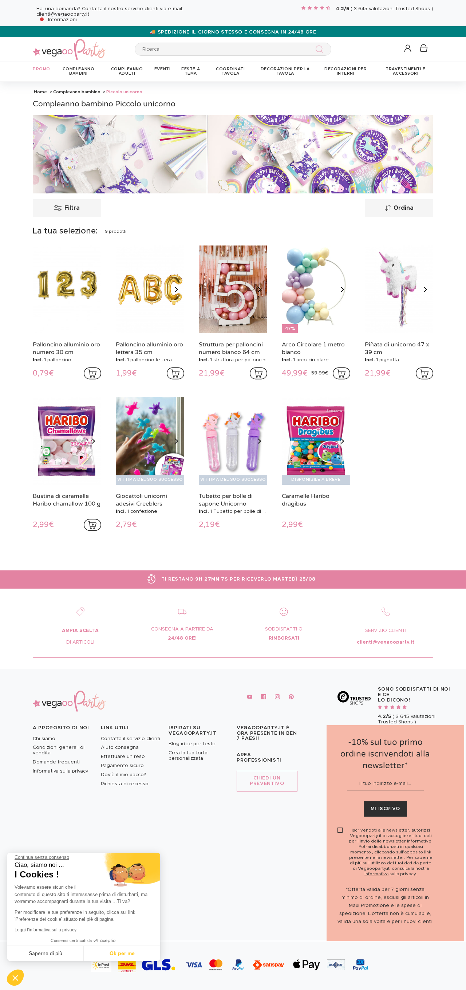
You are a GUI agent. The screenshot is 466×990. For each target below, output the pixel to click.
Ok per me (122, 953)
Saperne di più (45, 953)
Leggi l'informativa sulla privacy (45, 929)
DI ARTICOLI (80, 642)
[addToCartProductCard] (92, 373)
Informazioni (62, 19)
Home (40, 92)
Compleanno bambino (77, 92)
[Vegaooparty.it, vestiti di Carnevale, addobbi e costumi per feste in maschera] (69, 45)
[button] (15, 977)
